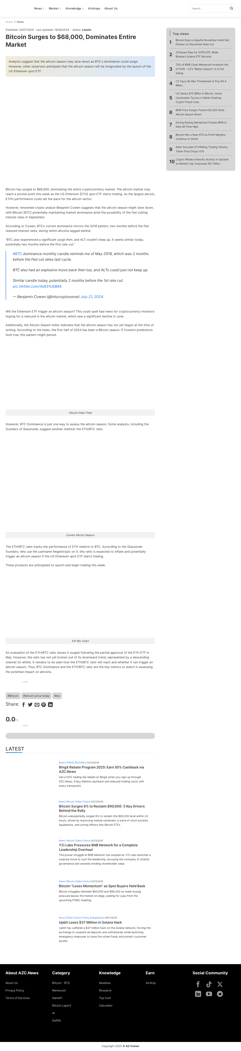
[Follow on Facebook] (198, 984)
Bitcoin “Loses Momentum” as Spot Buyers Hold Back (102, 886)
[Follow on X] (220, 984)
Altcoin (70, 840)
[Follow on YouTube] (209, 994)
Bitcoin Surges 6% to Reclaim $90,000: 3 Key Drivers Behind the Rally (102, 808)
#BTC (17, 253)
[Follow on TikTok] (209, 984)
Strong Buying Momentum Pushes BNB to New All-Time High (201, 124)
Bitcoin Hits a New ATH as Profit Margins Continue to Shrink (200, 136)
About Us (110, 8)
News (38, 8)
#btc (57, 696)
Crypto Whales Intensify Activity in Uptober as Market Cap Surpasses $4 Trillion (202, 161)
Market (54, 8)
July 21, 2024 (92, 296)
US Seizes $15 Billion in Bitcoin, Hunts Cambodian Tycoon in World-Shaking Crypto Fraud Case (199, 98)
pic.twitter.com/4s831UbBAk (37, 286)
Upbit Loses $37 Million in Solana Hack (90, 922)
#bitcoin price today (36, 696)
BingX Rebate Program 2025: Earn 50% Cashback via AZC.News (101, 769)
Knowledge (73, 8)
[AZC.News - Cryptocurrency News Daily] (17, 8)
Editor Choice (83, 801)
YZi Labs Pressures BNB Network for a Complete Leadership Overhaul (98, 847)
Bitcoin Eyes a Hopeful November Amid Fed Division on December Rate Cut (202, 42)
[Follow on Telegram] (220, 994)
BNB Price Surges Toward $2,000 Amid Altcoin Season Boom (200, 112)
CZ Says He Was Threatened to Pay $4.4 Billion (201, 83)
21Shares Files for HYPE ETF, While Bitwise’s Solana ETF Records (197, 54)
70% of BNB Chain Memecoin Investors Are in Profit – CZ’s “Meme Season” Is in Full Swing (202, 69)
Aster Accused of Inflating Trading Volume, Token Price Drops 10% (202, 149)
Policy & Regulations (93, 917)
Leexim (86, 29)
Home (9, 21)
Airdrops (94, 8)
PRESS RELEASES (76, 762)
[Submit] (231, 8)
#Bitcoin (13, 696)
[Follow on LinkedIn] (198, 994)
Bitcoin (70, 801)
